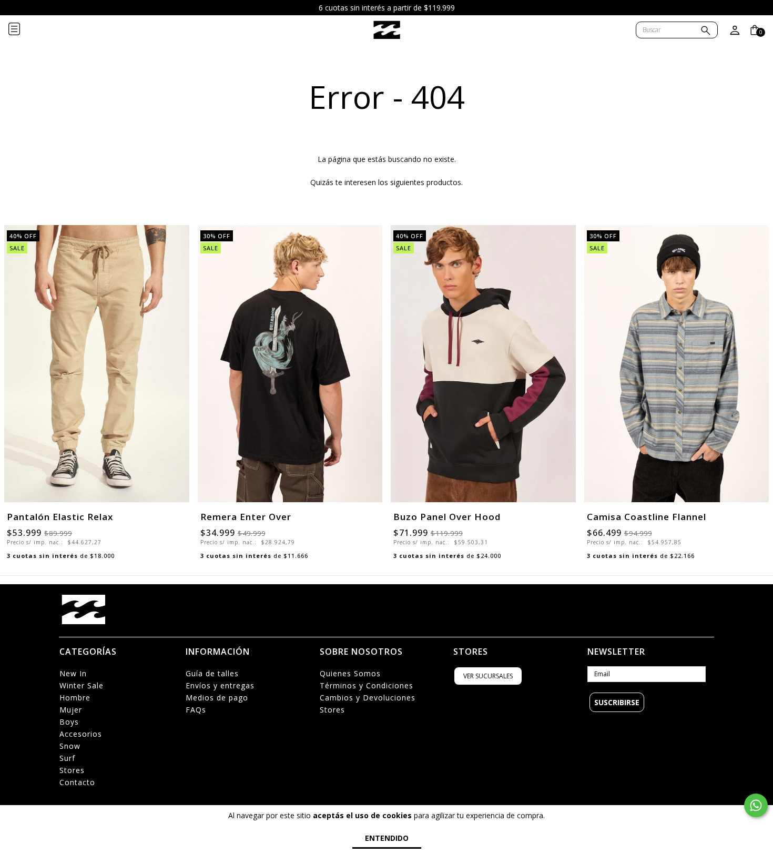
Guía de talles (212, 673)
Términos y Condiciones (366, 685)
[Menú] (22, 30)
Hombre (74, 698)
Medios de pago (217, 698)
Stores (72, 770)
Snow (69, 746)
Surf (67, 758)
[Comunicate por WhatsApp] (756, 805)
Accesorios (80, 734)
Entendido (387, 838)
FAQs (196, 710)
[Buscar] (705, 31)
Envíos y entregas (220, 685)
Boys (69, 722)
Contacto (77, 782)
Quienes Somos (350, 673)
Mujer (70, 710)
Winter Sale (81, 685)
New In (73, 673)
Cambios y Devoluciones (367, 698)
